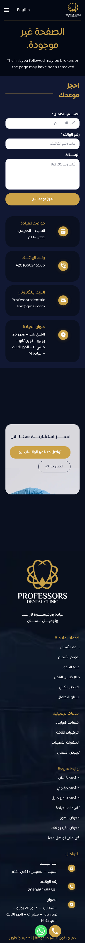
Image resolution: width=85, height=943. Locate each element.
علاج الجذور (71, 667)
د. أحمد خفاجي (68, 788)
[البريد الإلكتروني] (59, 301)
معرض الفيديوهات (65, 828)
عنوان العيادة (34, 327)
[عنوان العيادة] (59, 335)
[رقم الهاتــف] (68, 886)
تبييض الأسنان (68, 752)
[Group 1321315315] (72, 10)
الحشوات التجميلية (65, 743)
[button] (6, 10)
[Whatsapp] (41, 931)
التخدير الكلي (69, 687)
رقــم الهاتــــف (33, 258)
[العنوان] (68, 905)
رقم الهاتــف (48, 882)
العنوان (51, 900)
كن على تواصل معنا (64, 838)
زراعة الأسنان (70, 647)
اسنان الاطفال (69, 697)
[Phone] (55, 931)
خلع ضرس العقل (67, 677)
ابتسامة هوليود (68, 723)
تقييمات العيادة (68, 808)
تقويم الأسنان (69, 657)
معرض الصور (70, 818)
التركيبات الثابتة (68, 733)
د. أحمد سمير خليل (65, 798)
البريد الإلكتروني (31, 292)
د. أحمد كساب (69, 778)
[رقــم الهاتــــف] (59, 266)
